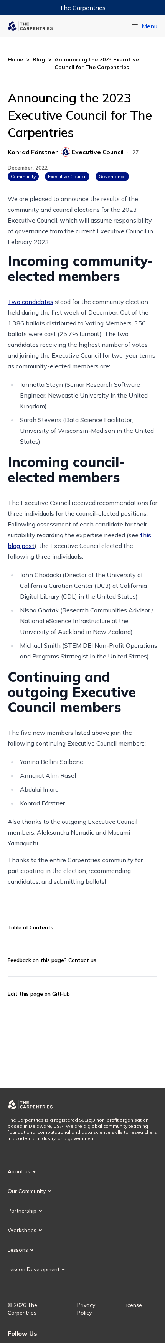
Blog (39, 59)
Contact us (82, 960)
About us (19, 1171)
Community (23, 176)
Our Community (27, 1191)
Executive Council (67, 176)
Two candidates (30, 301)
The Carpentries (82, 8)
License (133, 1305)
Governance (112, 176)
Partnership (22, 1210)
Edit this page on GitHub (39, 993)
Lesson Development (33, 1269)
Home (15, 59)
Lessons (18, 1249)
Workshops (22, 1230)
